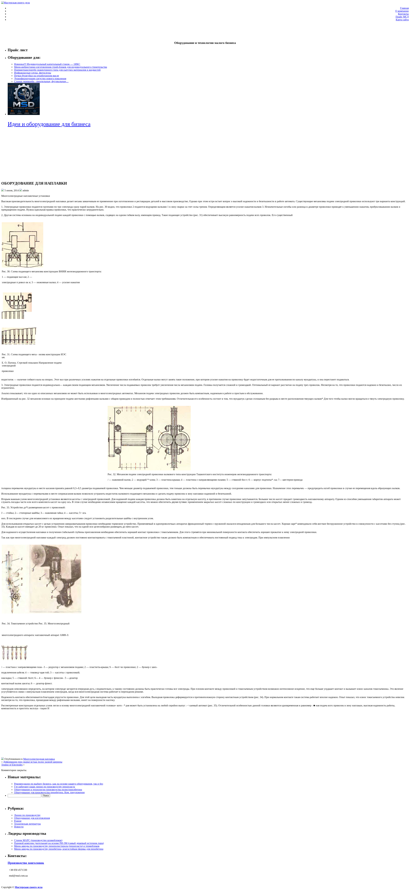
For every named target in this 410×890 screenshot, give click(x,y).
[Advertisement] (59, 31)
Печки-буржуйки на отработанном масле (36, 75)
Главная (404, 8)
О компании (402, 11)
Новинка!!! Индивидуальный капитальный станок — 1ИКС (47, 64)
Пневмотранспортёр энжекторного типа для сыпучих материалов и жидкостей (57, 70)
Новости (19, 826)
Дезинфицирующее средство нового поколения (40, 78)
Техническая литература (27, 823)
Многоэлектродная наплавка (39, 759)
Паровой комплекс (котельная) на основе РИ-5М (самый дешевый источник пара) (59, 843)
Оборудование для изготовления (32, 818)
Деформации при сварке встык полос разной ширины (32, 761)
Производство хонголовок (26, 863)
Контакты (403, 13)
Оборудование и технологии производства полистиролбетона (48, 789)
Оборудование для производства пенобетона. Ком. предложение (49, 792)
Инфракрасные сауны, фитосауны (32, 72)
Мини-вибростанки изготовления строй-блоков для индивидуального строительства (60, 67)
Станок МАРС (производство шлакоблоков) (38, 840)
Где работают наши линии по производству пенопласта (44, 786)
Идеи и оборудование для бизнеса (49, 124)
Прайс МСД (402, 16)
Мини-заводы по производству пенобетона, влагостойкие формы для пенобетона (58, 849)
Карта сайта (402, 19)
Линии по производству (27, 815)
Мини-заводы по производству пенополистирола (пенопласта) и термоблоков (56, 846)
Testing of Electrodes (12, 764)
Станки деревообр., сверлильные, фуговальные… (41, 81)
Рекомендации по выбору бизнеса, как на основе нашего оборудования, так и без (58, 783)
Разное (17, 821)
